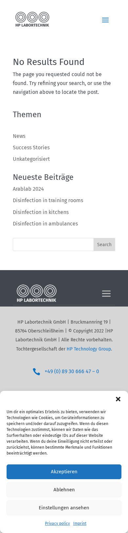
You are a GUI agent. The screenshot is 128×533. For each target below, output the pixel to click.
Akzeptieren (64, 472)
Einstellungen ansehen (64, 508)
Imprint (79, 523)
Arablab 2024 (28, 189)
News (19, 136)
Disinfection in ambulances (45, 224)
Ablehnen (64, 490)
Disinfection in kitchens (41, 212)
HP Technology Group (89, 349)
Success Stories (31, 147)
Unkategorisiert (31, 159)
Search (104, 244)
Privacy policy (57, 523)
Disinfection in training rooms (48, 200)
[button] (118, 399)
